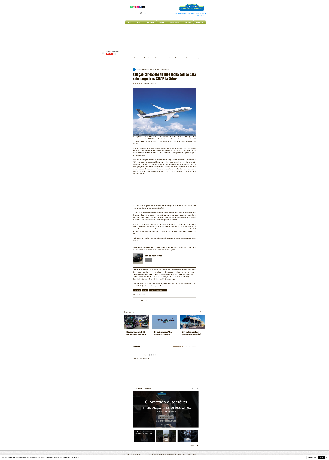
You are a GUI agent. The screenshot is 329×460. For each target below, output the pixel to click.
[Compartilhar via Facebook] (134, 300)
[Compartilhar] (192, 389)
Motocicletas (168, 57)
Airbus (151, 290)
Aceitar (321, 457)
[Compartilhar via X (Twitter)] (138, 300)
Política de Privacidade (72, 457)
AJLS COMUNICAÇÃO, (134, 454)
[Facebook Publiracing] (140, 7)
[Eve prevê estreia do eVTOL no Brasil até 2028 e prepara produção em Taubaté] (164, 322)
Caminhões (158, 57)
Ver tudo (202, 311)
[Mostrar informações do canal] (197, 389)
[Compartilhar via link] (146, 300)
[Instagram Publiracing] (137, 7)
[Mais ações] (195, 69)
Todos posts (127, 57)
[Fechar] (327, 457)
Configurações (312, 457)
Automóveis (137, 57)
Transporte (137, 290)
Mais (176, 57)
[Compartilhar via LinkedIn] (142, 300)
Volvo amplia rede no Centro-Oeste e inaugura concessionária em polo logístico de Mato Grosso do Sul (192, 333)
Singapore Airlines (161, 290)
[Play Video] (144, 436)
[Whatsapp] (131, 7)
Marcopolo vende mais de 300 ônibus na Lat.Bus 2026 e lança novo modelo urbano (136, 333)
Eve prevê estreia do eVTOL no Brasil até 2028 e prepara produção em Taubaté (163, 333)
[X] (143, 7)
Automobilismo (148, 57)
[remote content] (165, 189)
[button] (187, 57)
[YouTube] (134, 7)
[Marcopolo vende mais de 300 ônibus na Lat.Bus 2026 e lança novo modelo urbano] (136, 322)
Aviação (145, 290)
